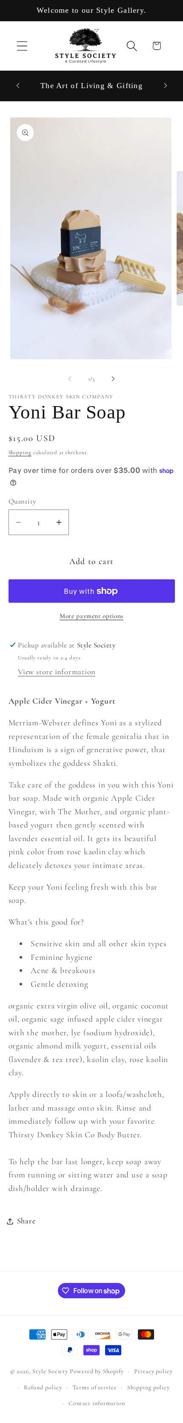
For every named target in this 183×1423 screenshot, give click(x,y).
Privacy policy (153, 1371)
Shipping (20, 452)
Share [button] (26, 1220)
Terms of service (94, 1387)
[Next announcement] (165, 85)
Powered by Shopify (96, 1371)
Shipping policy (148, 1387)
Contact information (97, 1403)
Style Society (51, 1371)
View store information (56, 671)
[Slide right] (113, 378)
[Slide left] (69, 378)
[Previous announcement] (18, 85)
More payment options (91, 616)
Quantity (22, 501)
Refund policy (43, 1387)
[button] (22, 46)
